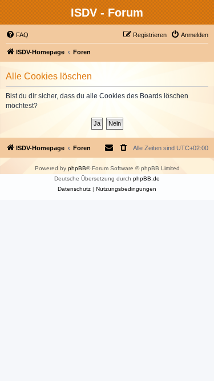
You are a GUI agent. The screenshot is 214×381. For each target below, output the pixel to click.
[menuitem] (17, 35)
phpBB (77, 168)
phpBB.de (146, 178)
